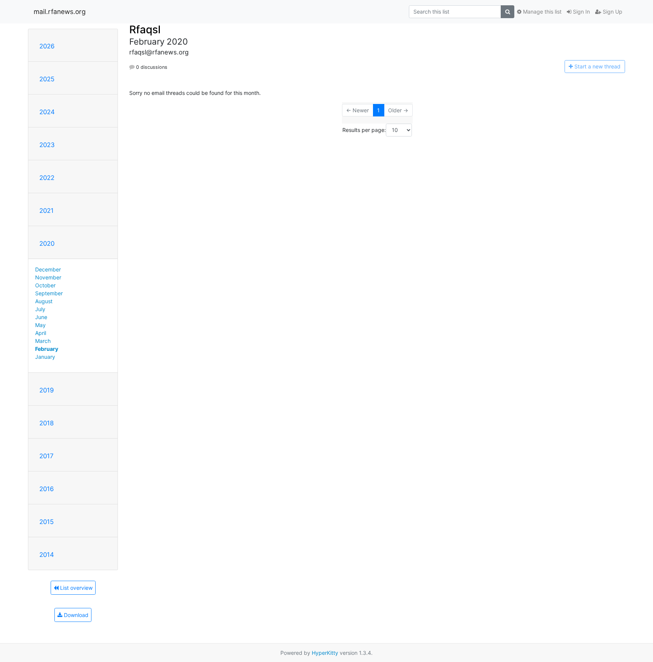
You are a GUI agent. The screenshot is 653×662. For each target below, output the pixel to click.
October (45, 285)
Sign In (580, 11)
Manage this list (541, 11)
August (44, 301)
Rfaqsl (145, 29)
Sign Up (611, 11)
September (49, 293)
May (40, 325)
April (40, 333)
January (45, 356)
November (48, 277)
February (46, 349)
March (43, 341)
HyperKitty (325, 653)
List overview (76, 587)
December (48, 269)
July (40, 309)
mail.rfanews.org (60, 12)
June (41, 317)
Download (75, 615)
